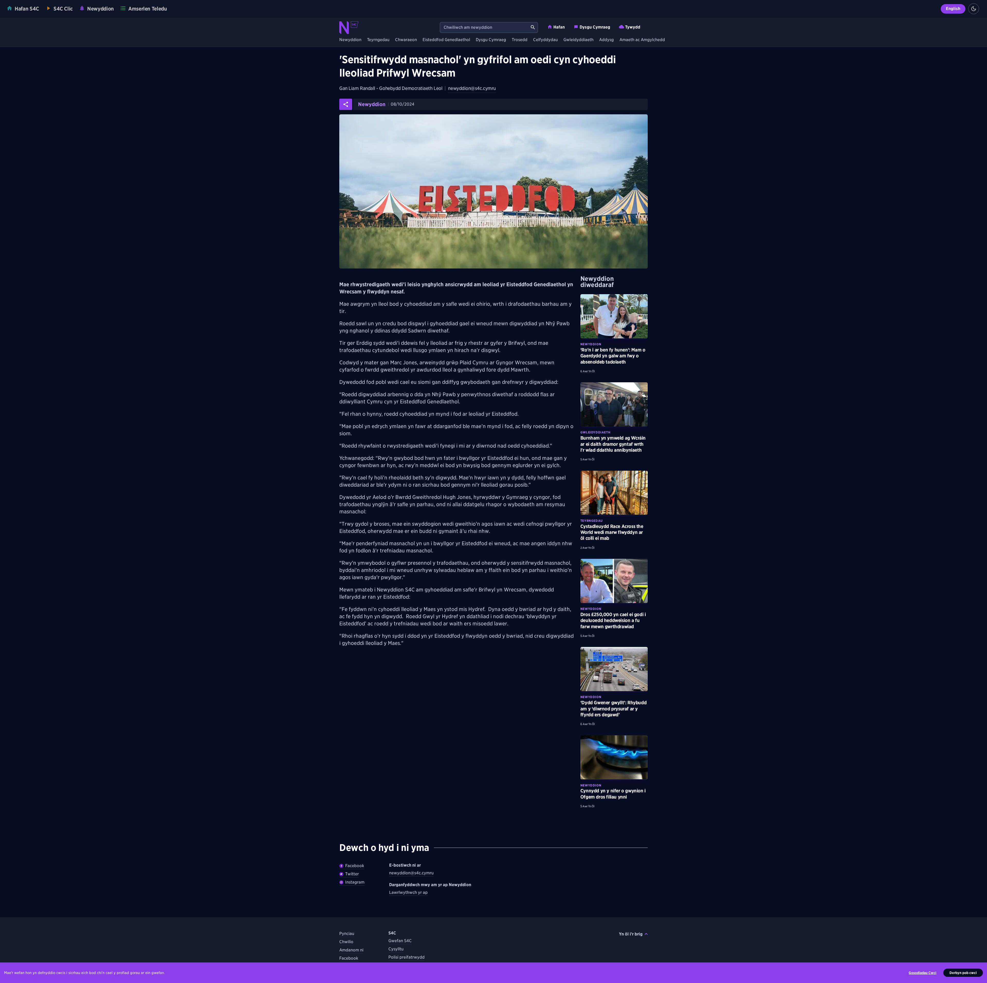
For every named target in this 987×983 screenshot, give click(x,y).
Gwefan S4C (400, 940)
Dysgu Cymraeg (595, 27)
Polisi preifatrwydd (406, 957)
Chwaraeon (406, 40)
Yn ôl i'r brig (631, 934)
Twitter (352, 873)
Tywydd (632, 27)
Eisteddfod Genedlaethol (446, 40)
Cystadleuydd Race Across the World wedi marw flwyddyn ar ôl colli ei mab (611, 532)
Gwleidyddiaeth (578, 40)
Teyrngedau (378, 40)
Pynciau (346, 933)
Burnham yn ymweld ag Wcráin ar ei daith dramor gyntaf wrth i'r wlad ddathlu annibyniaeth (613, 444)
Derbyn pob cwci (963, 973)
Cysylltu (396, 949)
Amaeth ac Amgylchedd (642, 40)
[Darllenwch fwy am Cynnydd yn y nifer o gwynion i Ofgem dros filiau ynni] (614, 757)
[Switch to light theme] (973, 9)
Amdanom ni (351, 950)
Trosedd (519, 40)
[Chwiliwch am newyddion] (533, 27)
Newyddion (350, 40)
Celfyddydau (545, 40)
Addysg (606, 40)
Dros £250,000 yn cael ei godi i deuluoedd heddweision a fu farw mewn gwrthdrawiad (613, 620)
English (953, 8)
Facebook (354, 865)
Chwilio (346, 941)
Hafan (559, 27)
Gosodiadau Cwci (922, 973)
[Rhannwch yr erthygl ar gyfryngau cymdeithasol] (345, 104)
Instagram (354, 882)
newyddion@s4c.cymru (472, 88)
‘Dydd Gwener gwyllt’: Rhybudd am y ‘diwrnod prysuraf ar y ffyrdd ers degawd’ (613, 708)
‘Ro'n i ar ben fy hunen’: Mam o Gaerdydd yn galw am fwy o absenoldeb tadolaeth (612, 356)
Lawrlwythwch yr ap (408, 892)
